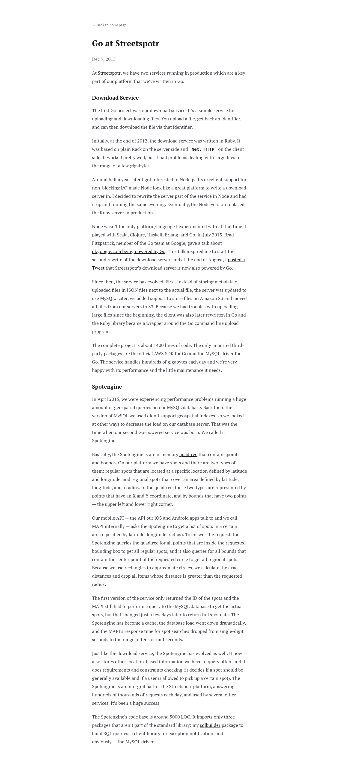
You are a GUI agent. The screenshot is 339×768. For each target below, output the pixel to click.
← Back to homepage (109, 24)
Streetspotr (109, 73)
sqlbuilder (210, 725)
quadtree (188, 454)
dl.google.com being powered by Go (128, 251)
